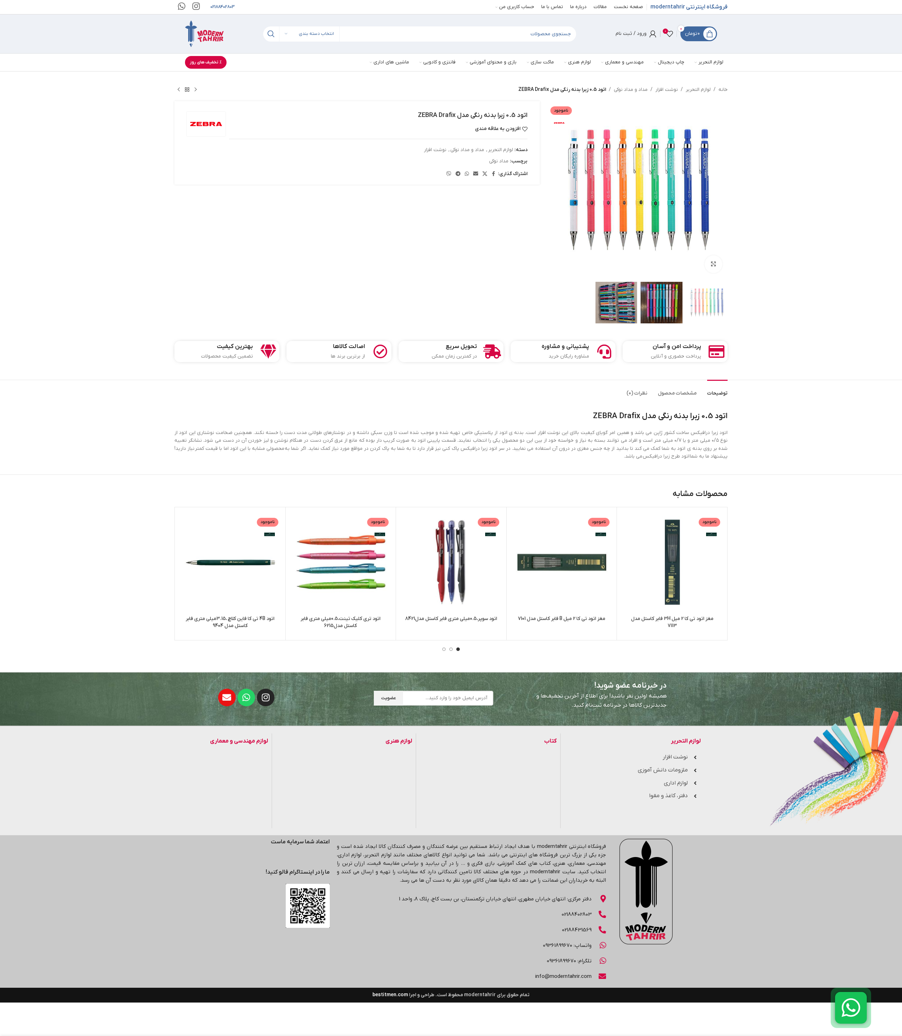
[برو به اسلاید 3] (444, 649)
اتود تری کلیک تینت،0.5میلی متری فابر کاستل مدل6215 (341, 622)
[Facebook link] (493, 174)
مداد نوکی (498, 161)
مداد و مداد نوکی (631, 89)
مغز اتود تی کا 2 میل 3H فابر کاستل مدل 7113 (672, 622)
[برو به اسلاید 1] (458, 649)
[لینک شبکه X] (484, 174)
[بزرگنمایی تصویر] (713, 264)
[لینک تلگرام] (458, 174)
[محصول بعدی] (178, 90)
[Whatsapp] (246, 697)
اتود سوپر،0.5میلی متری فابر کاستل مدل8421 (451, 618)
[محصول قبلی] (195, 90)
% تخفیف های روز (206, 62)
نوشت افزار (666, 89)
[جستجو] (270, 34)
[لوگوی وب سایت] (204, 33)
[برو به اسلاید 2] (451, 649)
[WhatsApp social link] (467, 174)
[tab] (717, 390)
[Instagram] (265, 697)
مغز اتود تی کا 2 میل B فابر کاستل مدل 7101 (561, 618)
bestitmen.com (390, 995)
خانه (723, 89)
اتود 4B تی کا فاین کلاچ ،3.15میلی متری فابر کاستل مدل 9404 (230, 622)
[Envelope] (227, 697)
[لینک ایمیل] (475, 174)
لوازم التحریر (698, 89)
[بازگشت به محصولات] (187, 90)
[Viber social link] (448, 174)
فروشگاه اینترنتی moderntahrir (689, 7)
